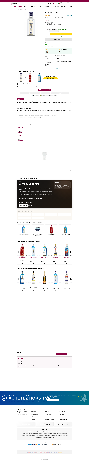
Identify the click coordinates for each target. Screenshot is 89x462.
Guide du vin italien (62, 411)
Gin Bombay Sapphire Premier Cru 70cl (55, 259)
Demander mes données (63, 419)
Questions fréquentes (48, 414)
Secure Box (33, 417)
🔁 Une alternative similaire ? (55, 92)
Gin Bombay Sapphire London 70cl (44, 259)
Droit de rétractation (48, 417)
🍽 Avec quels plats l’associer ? (24, 92)
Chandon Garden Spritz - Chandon (44, 286)
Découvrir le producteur (23, 205)
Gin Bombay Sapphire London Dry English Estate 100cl (27, 86)
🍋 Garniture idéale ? (43, 95)
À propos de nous (34, 411)
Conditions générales (48, 416)
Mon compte (47, 411)
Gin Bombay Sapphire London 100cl (33, 259)
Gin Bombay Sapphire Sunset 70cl (66, 259)
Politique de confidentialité (49, 419)
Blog (32, 416)
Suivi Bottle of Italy (48, 412)
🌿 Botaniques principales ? (65, 92)
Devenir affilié (61, 414)
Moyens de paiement (34, 414)
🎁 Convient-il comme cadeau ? (45, 92)
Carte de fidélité (61, 412)
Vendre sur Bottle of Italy (63, 417)
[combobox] (35, 4)
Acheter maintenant (58, 39)
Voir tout (30, 205)
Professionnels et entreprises (64, 416)
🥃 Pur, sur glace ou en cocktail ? (52, 95)
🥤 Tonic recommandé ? (35, 95)
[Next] (71, 252)
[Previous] (18, 252)
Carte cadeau (33, 419)
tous (18, 9)
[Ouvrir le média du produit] (31, 24)
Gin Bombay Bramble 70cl (23, 84)
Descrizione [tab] (20, 99)
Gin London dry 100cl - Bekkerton (66, 286)
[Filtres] (69, 354)
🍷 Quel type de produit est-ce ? (35, 92)
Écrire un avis (61, 353)
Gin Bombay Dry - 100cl (22, 83)
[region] (31, 24)
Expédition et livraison (34, 412)
